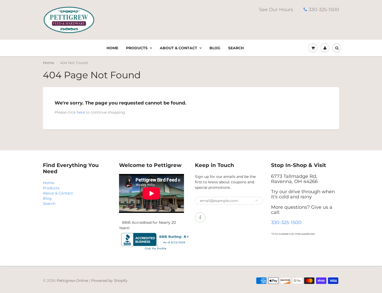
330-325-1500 (324, 9)
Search (236, 48)
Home (112, 48)
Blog (214, 48)
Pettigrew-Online (72, 280)
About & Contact (178, 48)
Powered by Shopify (109, 280)
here (81, 112)
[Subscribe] (257, 200)
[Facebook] (200, 217)
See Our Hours (276, 9)
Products (137, 48)
